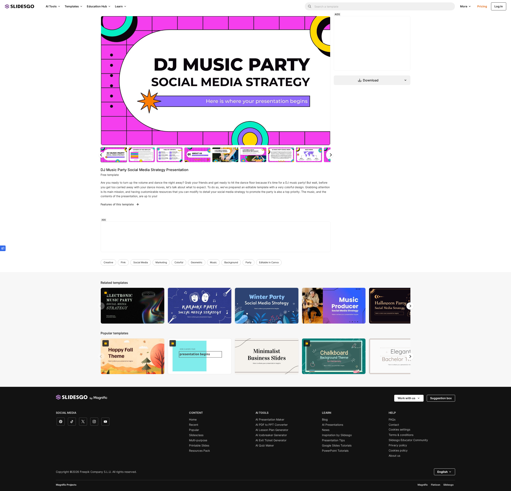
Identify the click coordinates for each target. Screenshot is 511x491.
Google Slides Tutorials (337, 445)
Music (213, 262)
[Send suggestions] (3, 248)
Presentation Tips (333, 440)
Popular (194, 430)
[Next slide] (324, 80)
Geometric (196, 262)
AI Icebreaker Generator (271, 435)
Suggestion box (441, 398)
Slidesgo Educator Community (408, 440)
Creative (108, 262)
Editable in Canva (269, 262)
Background (231, 262)
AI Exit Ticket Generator (271, 440)
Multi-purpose (198, 440)
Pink (123, 262)
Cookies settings (399, 429)
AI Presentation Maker (270, 419)
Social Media (140, 262)
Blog (325, 419)
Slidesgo (448, 484)
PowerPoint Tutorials (335, 450)
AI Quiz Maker (265, 445)
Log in (498, 6)
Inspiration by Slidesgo (337, 435)
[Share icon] (324, 22)
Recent (193, 424)
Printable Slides (199, 445)
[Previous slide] (101, 306)
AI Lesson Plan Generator (272, 430)
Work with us (406, 398)
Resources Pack (199, 450)
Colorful (178, 262)
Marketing (161, 262)
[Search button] (309, 6)
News (325, 430)
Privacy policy (398, 445)
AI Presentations (332, 424)
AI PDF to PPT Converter (272, 424)
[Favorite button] (313, 22)
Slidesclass (196, 435)
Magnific (423, 484)
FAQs (392, 419)
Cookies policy (398, 450)
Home (193, 419)
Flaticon (435, 484)
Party (249, 262)
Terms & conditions (401, 435)
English (442, 471)
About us (394, 455)
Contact (394, 424)
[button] (331, 155)
